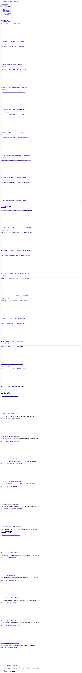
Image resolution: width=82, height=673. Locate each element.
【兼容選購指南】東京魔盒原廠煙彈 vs (9, 459)
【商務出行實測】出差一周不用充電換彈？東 (11, 481)
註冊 (18, 1)
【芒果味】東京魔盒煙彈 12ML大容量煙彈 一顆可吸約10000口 (15, 200)
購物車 (11, 1)
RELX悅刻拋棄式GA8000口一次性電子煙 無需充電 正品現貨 (14, 296)
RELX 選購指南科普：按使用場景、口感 (10, 620)
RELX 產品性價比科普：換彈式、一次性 (10, 643)
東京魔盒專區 (6, 10)
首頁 (4, 9)
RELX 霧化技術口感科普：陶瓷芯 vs (9, 665)
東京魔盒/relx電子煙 (5, 1)
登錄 (15, 1)
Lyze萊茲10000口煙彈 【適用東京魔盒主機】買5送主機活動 (14, 87)
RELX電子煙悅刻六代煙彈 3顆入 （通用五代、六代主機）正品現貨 (16, 250)
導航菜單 (10, 6)
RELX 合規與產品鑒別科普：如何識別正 (10, 552)
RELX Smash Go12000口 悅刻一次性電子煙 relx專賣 (12, 386)
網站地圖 (3, 670)
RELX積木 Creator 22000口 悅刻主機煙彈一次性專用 (12, 341)
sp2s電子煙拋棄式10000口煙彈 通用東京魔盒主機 (12, 132)
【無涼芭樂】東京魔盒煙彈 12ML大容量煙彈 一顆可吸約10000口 (15, 177)
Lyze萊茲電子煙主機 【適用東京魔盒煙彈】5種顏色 (12, 109)
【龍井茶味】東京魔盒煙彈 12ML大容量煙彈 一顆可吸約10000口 (15, 155)
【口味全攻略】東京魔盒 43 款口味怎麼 (9, 504)
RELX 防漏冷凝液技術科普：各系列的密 (10, 598)
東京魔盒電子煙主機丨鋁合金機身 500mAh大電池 (12, 64)
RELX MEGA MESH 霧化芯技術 (8, 575)
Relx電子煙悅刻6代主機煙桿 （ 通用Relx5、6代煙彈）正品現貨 (15, 273)
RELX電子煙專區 (7, 11)
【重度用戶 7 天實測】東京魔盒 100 (9, 413)
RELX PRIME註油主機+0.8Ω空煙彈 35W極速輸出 (12, 364)
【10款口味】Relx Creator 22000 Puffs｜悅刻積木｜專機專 (13, 318)
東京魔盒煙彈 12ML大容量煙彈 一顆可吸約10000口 (12, 41)
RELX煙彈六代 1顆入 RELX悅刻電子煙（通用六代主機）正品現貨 (16, 227)
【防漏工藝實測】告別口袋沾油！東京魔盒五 (11, 526)
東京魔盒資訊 (6, 14)
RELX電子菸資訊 (7, 13)
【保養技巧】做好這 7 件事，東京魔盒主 (10, 436)
